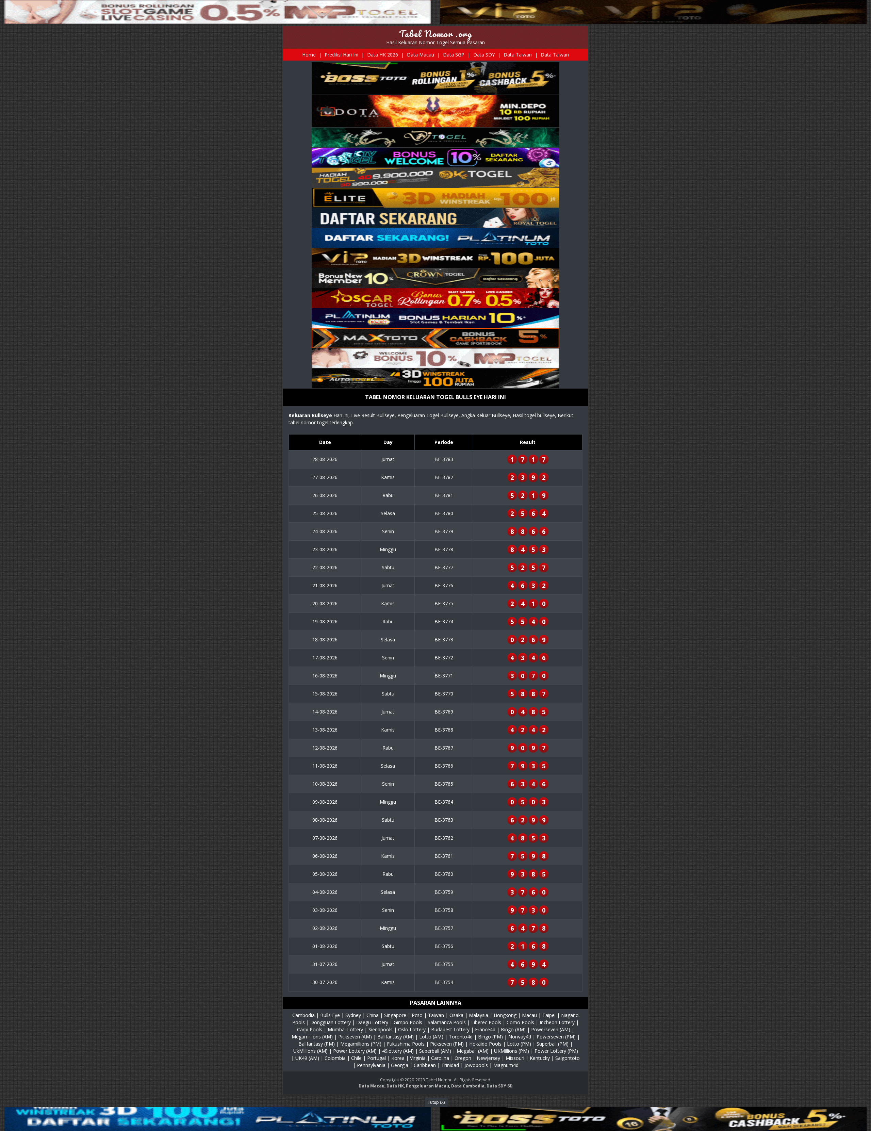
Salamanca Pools (447, 1022)
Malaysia (478, 1015)
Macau (529, 1015)
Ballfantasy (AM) (395, 1036)
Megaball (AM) (473, 1051)
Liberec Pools (486, 1022)
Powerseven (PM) (556, 1036)
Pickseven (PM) (447, 1043)
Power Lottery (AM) (355, 1051)
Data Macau (420, 54)
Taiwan (436, 1015)
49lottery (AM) (398, 1051)
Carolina (440, 1058)
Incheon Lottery (557, 1022)
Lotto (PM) (519, 1043)
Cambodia (303, 1015)
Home (309, 54)
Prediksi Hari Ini (341, 54)
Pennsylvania (371, 1065)
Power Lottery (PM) (556, 1051)
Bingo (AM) (513, 1029)
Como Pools (520, 1022)
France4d (485, 1029)
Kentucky (540, 1058)
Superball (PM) (553, 1043)
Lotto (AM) (431, 1036)
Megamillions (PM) (360, 1043)
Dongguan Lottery (330, 1022)
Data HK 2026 (382, 54)
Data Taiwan (518, 54)
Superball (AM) (435, 1051)
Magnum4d (506, 1065)
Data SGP (453, 54)
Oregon (463, 1058)
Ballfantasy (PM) (316, 1043)
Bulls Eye (330, 1015)
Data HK (395, 1086)
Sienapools (380, 1029)
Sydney (353, 1015)
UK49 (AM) (307, 1058)
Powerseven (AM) (550, 1029)
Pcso (417, 1015)
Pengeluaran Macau (427, 1086)
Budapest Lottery (450, 1029)
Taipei (549, 1015)
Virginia (418, 1058)
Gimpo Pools (408, 1022)
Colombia (335, 1058)
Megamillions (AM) (312, 1036)
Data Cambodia (467, 1086)
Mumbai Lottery (345, 1029)
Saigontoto (567, 1058)
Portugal (376, 1058)
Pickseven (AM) (355, 1036)
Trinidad (450, 1065)
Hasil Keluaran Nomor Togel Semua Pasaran (435, 42)
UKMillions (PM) (511, 1051)
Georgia (399, 1065)
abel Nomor (440, 1080)
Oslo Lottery (412, 1029)
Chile (356, 1058)
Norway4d (519, 1036)
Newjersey (488, 1058)
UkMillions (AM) (310, 1051)
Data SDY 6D (500, 1086)
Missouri (515, 1058)
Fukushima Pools (406, 1043)
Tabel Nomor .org (435, 34)
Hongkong (505, 1015)
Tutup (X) (436, 1102)
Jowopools (476, 1065)
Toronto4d (461, 1036)
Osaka (456, 1015)
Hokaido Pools (485, 1043)
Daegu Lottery (372, 1022)
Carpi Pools (309, 1029)
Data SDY (484, 54)
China (372, 1015)
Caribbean (425, 1065)
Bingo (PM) (490, 1036)
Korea (398, 1058)
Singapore (395, 1015)
